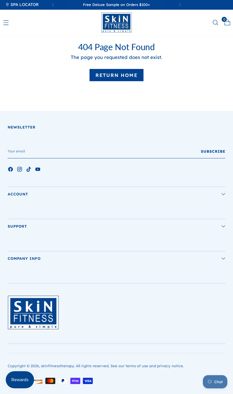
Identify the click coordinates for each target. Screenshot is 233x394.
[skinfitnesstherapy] (116, 22)
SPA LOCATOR (24, 4)
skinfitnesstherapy (57, 366)
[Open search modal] (215, 22)
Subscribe (213, 151)
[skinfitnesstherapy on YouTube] (38, 170)
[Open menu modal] (6, 22)
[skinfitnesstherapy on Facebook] (11, 170)
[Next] (180, 5)
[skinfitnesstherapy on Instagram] (20, 170)
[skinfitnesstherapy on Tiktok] (29, 170)
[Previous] (53, 5)
